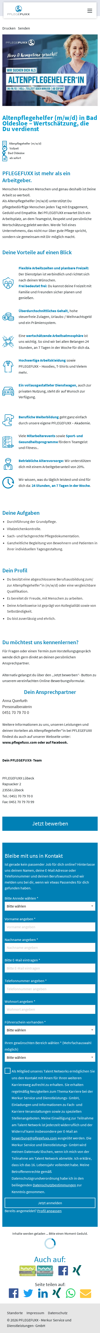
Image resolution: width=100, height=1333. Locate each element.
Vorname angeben (20, 919)
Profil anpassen (49, 1210)
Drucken (9, 28)
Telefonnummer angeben (26, 980)
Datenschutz (57, 1312)
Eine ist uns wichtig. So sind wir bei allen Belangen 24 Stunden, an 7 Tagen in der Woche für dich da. (54, 341)
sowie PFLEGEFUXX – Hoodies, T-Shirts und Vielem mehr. (53, 366)
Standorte (15, 1312)
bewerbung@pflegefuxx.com (34, 1138)
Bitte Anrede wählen (21, 898)
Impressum (35, 1312)
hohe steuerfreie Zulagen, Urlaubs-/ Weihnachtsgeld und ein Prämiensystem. (55, 316)
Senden (24, 28)
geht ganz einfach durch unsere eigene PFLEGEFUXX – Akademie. (55, 420)
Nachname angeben (21, 939)
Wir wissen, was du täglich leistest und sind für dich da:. (55, 482)
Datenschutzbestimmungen (54, 1185)
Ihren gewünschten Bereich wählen (48, 1046)
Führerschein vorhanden (25, 1022)
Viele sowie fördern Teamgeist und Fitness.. (53, 441)
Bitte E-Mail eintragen (22, 960)
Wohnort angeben (20, 1001)
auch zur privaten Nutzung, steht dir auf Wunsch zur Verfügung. (55, 391)
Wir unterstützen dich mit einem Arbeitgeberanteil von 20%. (55, 463)
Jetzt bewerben (50, 823)
